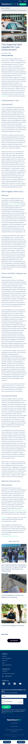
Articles (7, 8)
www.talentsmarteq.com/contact (9, 536)
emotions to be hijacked (14, 204)
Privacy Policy (9, 712)
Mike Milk (3, 517)
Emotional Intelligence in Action (12, 625)
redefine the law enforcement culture (16, 510)
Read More (4, 573)
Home (3, 8)
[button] (15, 4)
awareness (4, 96)
